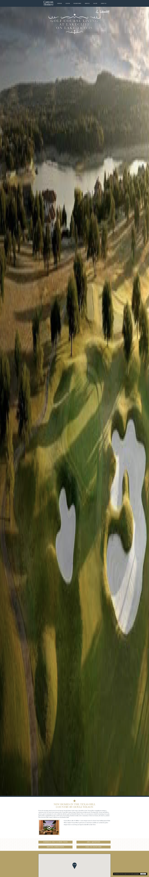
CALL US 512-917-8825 (94, 847)
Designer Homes (77, 3)
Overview (59, 3)
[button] (74, 866)
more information (136, 873)
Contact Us (103, 3)
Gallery (95, 3)
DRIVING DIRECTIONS (55, 847)
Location (68, 3)
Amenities (87, 3)
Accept (143, 873)
